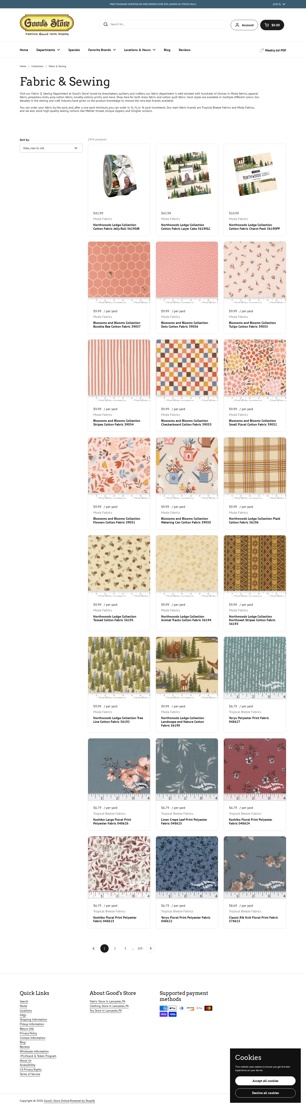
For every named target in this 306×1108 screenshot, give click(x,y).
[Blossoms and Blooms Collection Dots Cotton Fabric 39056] (187, 273)
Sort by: (25, 139)
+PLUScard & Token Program (38, 1056)
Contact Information (32, 1038)
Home (23, 66)
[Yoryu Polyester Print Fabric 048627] (255, 668)
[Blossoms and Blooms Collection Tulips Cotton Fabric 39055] (255, 273)
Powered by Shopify (82, 1101)
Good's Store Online (56, 1101)
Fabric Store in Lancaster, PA (107, 1001)
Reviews (25, 1047)
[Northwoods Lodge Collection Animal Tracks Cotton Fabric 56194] (187, 566)
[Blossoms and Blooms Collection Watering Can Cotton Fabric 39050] (187, 468)
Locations (26, 1010)
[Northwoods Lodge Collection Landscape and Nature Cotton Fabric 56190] (187, 668)
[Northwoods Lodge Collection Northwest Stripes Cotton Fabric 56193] (255, 566)
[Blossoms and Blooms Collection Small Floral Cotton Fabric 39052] (255, 371)
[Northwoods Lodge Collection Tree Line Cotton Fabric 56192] (119, 668)
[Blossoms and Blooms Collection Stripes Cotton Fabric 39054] (119, 371)
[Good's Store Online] (47, 25)
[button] (272, 25)
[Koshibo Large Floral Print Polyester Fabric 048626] (119, 769)
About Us (25, 1060)
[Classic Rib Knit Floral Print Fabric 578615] (255, 867)
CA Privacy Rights (31, 1069)
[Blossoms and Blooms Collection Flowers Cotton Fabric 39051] (119, 468)
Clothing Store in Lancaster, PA (109, 1006)
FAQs (23, 1015)
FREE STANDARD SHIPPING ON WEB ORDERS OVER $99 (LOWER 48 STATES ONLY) (153, 4)
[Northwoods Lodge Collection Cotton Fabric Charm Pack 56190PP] (255, 175)
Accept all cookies (266, 1081)
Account (248, 25)
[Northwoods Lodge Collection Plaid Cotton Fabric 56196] (255, 468)
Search (24, 1001)
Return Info (27, 1029)
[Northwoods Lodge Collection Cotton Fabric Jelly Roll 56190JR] (119, 175)
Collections (37, 66)
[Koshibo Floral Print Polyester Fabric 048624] (255, 769)
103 (141, 948)
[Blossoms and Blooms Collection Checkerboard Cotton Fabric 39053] (187, 371)
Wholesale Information (34, 1051)
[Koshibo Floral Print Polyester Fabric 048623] (119, 867)
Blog (23, 1042)
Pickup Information (32, 1024)
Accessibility (27, 1065)
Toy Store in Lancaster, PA (106, 1010)
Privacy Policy (28, 1033)
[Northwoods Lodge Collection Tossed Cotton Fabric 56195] (119, 566)
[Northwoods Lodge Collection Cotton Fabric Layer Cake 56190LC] (187, 175)
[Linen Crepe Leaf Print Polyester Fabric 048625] (187, 769)
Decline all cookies (265, 1093)
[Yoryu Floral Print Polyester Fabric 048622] (187, 867)
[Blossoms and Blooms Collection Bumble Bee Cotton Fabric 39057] (119, 273)
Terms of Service (30, 1074)
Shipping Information (33, 1019)
